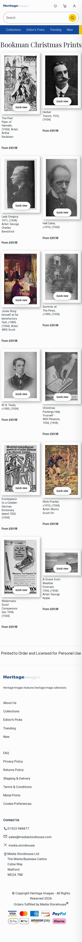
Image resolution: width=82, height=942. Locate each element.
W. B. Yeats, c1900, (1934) (10, 407)
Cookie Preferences (17, 804)
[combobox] (36, 17)
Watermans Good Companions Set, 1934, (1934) (9, 608)
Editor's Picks (35, 30)
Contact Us (11, 820)
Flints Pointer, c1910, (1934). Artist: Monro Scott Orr (51, 507)
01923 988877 (18, 828)
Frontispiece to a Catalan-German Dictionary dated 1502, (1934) (10, 508)
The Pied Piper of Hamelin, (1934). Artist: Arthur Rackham (10, 128)
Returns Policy (13, 770)
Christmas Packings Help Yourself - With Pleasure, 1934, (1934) (51, 415)
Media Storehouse (53, 904)
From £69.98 (9, 148)
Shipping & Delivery (16, 778)
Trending (55, 30)
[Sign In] (74, 6)
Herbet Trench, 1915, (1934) (51, 116)
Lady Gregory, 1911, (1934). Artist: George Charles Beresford (10, 224)
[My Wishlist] (55, 6)
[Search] (72, 18)
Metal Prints (11, 795)
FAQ (6, 753)
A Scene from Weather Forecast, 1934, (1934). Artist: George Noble (51, 589)
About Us (9, 703)
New (70, 30)
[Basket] (64, 6)
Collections (13, 30)
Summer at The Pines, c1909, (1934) (51, 310)
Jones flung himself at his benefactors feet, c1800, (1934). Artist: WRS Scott (10, 320)
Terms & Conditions (17, 787)
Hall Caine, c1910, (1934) (51, 225)
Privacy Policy (13, 761)
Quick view (21, 107)
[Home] (16, 6)
